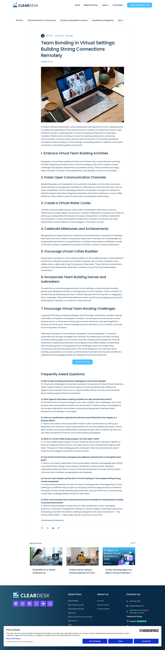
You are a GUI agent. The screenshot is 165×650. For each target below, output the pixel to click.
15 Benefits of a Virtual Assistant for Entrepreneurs (44, 571)
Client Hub (71, 613)
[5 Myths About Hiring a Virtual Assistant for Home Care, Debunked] (82, 556)
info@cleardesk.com (137, 606)
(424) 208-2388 (135, 601)
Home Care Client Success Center (80, 617)
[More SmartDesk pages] (123, 5)
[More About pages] (108, 5)
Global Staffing (73, 601)
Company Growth (103, 609)
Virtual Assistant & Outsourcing (42, 20)
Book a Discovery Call (75, 605)
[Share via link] (58, 528)
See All (132, 543)
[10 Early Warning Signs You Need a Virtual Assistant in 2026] (119, 556)
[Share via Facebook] (42, 528)
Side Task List (72, 621)
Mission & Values (103, 605)
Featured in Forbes (134, 616)
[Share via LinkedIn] (53, 528)
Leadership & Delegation (103, 20)
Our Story (100, 601)
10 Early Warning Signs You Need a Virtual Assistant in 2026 (118, 571)
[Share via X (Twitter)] (47, 528)
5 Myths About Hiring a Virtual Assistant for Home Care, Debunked (82, 571)
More (120, 20)
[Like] (16, 604)
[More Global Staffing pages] (98, 5)
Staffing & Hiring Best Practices (74, 20)
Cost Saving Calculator (76, 609)
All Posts (19, 20)
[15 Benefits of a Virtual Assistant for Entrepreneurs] (46, 556)
